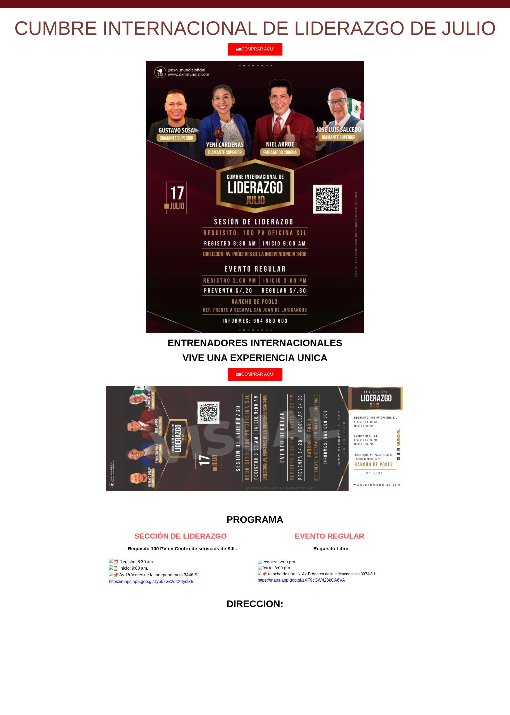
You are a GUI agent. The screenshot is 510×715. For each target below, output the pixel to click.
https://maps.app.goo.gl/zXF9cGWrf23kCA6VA (301, 580)
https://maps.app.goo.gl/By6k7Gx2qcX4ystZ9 (151, 581)
